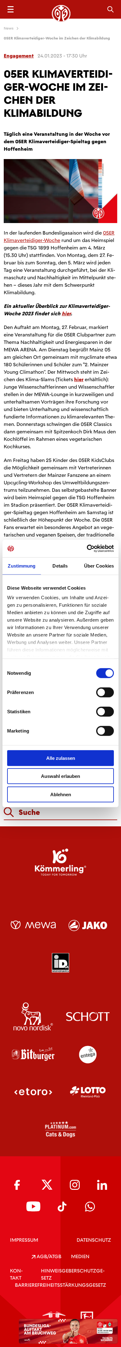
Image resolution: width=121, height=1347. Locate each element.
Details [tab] (60, 565)
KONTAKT (16, 1274)
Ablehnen (60, 794)
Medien (80, 1256)
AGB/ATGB (48, 1256)
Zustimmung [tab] (21, 565)
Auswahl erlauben (60, 776)
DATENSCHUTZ (94, 1240)
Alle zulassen (60, 757)
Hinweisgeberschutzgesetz (73, 1274)
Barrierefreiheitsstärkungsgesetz (60, 1285)
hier (66, 313)
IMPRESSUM (24, 1240)
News (9, 28)
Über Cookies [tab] (99, 565)
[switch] (105, 692)
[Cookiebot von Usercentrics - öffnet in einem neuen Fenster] (87, 549)
